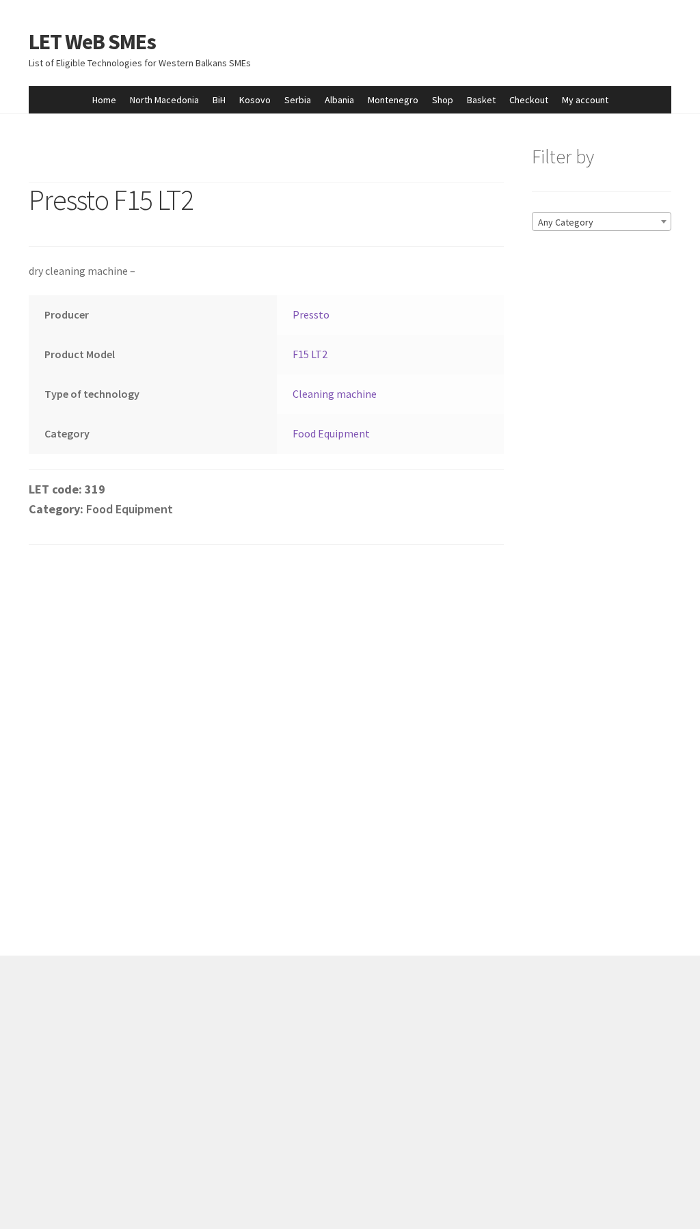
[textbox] (602, 222)
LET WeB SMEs (92, 41)
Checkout (528, 100)
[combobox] (601, 221)
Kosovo (255, 100)
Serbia (297, 100)
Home (104, 100)
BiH (219, 100)
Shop (442, 100)
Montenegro (393, 100)
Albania (339, 100)
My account (585, 100)
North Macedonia (164, 100)
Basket (481, 100)
